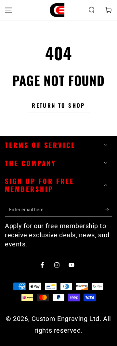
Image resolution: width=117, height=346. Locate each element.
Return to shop (58, 105)
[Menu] (8, 10)
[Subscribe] (108, 210)
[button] (91, 10)
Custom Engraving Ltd (65, 319)
